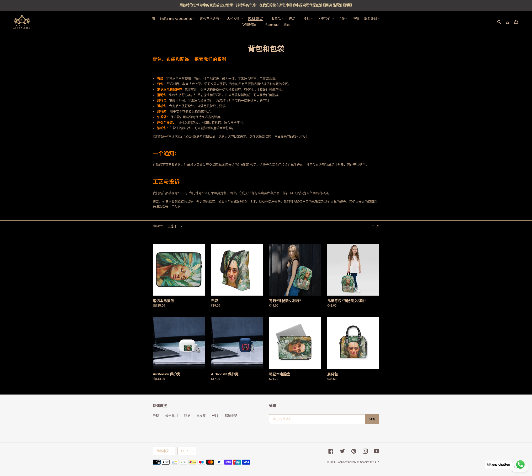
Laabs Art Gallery (346, 462)
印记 (187, 415)
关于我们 (171, 415)
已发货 (201, 415)
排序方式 (158, 226)
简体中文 (163, 451)
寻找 (156, 415)
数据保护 (231, 415)
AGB (215, 415)
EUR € (185, 451)
